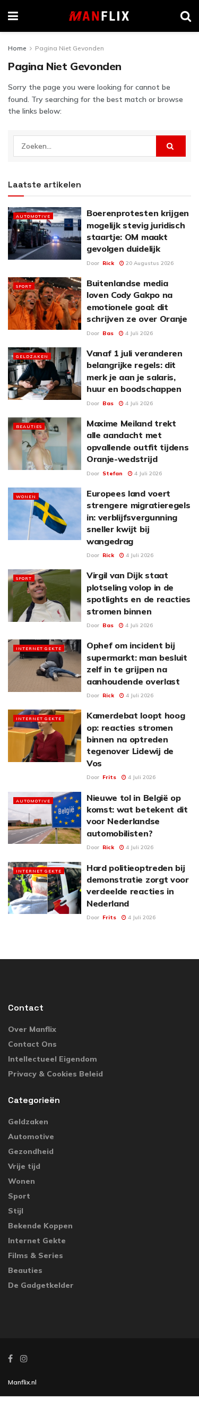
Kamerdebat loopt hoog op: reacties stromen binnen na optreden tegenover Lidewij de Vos (135, 739)
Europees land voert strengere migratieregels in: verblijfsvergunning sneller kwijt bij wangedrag (138, 517)
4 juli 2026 (138, 333)
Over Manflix (32, 1029)
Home (17, 48)
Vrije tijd (24, 1166)
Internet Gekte (39, 648)
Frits (109, 777)
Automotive (33, 216)
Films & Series (35, 1255)
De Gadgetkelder (41, 1285)
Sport (24, 286)
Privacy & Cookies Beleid (55, 1074)
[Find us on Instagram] (24, 1359)
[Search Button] (185, 16)
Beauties (29, 426)
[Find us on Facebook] (10, 1359)
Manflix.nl (22, 1382)
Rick (108, 263)
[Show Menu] (13, 16)
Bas (108, 333)
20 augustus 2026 (149, 263)
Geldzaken (32, 356)
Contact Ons (32, 1044)
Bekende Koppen (40, 1225)
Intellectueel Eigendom (52, 1059)
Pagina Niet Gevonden (69, 48)
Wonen (26, 496)
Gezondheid (31, 1151)
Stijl (15, 1211)
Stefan (112, 473)
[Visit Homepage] (99, 16)
